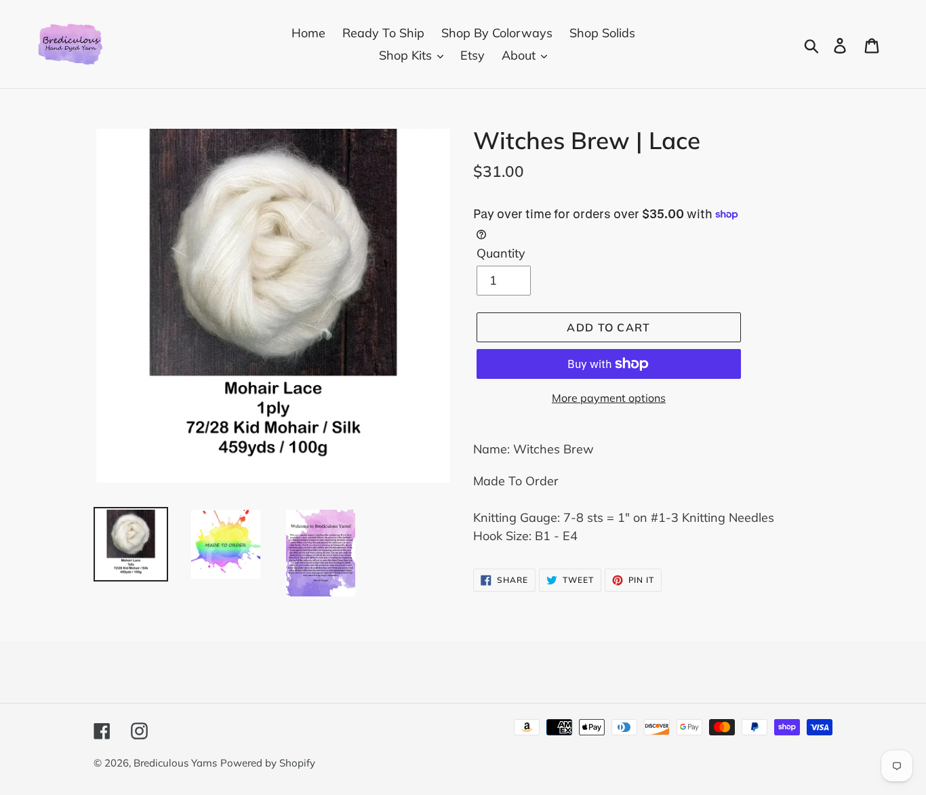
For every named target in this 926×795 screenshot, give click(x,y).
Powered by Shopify (267, 762)
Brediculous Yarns (175, 762)
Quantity (501, 253)
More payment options (609, 398)
